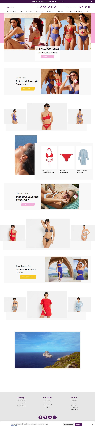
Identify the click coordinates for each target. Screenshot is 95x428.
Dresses (29, 11)
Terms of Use (74, 405)
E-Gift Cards (47, 400)
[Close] (92, 424)
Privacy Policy (74, 404)
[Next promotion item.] (93, 1)
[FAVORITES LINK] (82, 7)
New (21, 11)
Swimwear (49, 11)
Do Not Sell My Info (74, 407)
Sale (87, 11)
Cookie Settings (74, 409)
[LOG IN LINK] (85, 7)
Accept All (78, 424)
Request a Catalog (47, 404)
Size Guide (21, 404)
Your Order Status (48, 402)
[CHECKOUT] (89, 7)
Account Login (47, 405)
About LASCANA (74, 400)
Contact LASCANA (21, 405)
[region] (47, 424)
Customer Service (21, 400)
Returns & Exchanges (21, 402)
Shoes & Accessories (74, 11)
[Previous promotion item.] (1, 1)
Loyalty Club (48, 407)
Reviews (74, 402)
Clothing (39, 11)
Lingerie (60, 11)
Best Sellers (11, 11)
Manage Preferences (68, 424)
